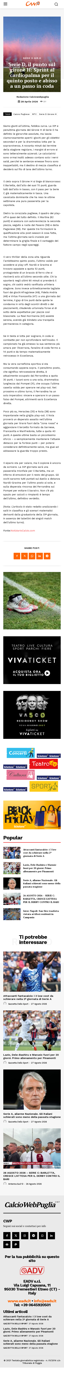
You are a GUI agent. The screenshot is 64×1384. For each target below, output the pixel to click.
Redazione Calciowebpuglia (33, 96)
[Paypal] (15, 1244)
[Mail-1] (7, 1244)
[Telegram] (47, 556)
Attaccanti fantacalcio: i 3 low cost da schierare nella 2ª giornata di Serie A (39, 852)
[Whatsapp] (42, 1235)
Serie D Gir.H (32, 58)
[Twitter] (24, 556)
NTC (34, 114)
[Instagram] (24, 1235)
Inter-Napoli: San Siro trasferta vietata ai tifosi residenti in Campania (41, 914)
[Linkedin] (39, 556)
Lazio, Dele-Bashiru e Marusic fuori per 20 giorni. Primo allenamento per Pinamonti (39, 868)
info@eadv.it (45, 1301)
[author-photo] (5, 1003)
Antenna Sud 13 (15, 1184)
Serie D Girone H (47, 114)
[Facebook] (17, 556)
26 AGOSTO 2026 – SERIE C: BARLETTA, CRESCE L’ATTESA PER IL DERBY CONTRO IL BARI (41, 898)
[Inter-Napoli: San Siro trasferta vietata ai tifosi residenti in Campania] (12, 914)
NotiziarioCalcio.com (23, 530)
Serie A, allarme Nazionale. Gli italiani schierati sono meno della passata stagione (41, 883)
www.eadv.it (19, 1301)
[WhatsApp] (32, 556)
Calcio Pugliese (21, 114)
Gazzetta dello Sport (18, 1004)
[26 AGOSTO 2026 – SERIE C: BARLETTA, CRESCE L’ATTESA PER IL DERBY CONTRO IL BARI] (12, 899)
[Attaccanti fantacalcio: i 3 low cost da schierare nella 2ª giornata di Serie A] (12, 853)
